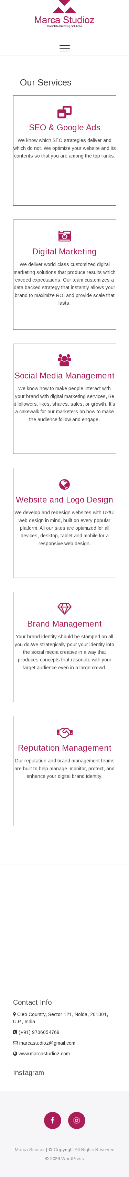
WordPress (72, 1158)
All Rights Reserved (95, 1149)
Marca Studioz (30, 1149)
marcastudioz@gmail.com (46, 1043)
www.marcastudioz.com (43, 1053)
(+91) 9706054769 (38, 1032)
